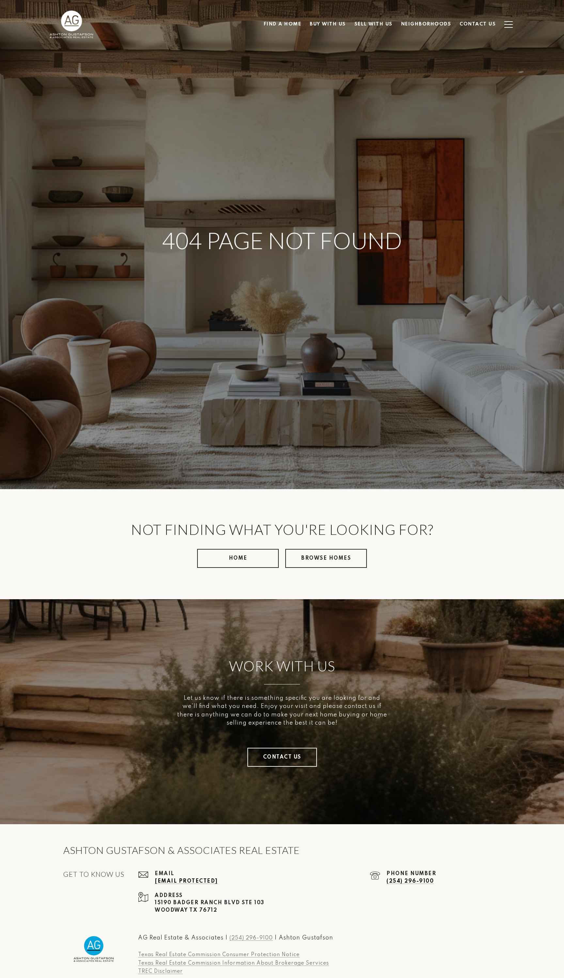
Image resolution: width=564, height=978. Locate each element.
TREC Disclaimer (160, 971)
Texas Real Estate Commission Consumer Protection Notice (219, 954)
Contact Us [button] (282, 757)
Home (238, 558)
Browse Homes (326, 558)
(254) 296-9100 (410, 881)
